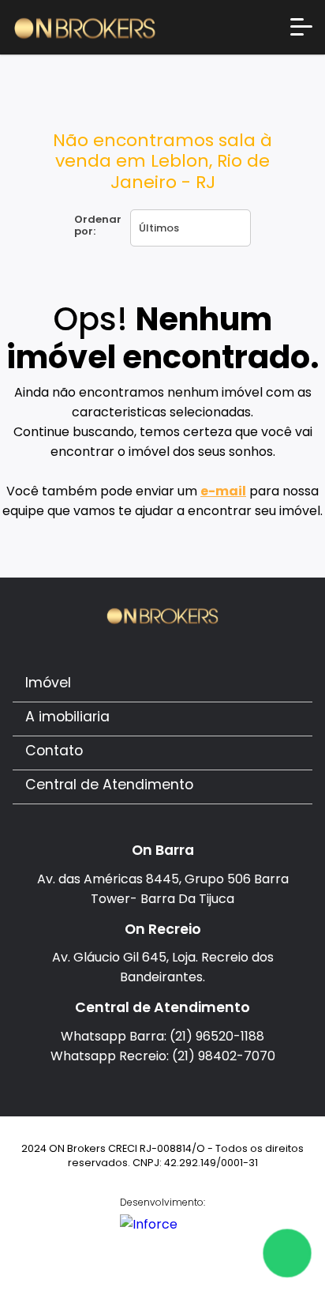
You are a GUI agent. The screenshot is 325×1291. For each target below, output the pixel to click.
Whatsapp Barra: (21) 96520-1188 (162, 1036)
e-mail (223, 491)
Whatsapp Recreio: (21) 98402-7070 (162, 1056)
